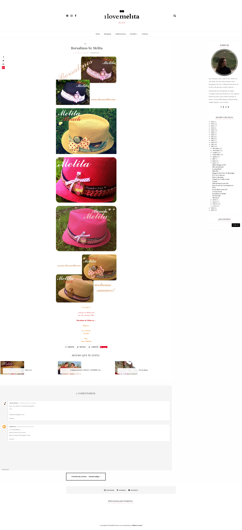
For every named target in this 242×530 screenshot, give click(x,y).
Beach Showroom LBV (219, 189)
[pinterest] (68, 16)
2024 (212, 122)
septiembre (217, 154)
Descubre (133, 34)
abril (214, 200)
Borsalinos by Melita (219, 194)
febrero (215, 204)
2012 (212, 146)
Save (3, 68)
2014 (212, 142)
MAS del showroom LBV (220, 183)
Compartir (70, 347)
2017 (212, 136)
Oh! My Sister (13, 403)
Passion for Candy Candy (220, 179)
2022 (212, 126)
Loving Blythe (217, 169)
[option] (28, 369)
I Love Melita (77, 53)
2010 (212, 210)
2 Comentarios (94, 53)
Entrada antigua (94, 476)
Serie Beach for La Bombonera (222, 185)
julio (214, 159)
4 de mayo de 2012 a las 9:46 (27, 403)
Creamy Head (217, 191)
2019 (212, 132)
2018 (212, 134)
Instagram (107, 34)
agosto (215, 157)
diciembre (216, 148)
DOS (213, 187)
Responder (11, 418)
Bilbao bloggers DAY (219, 165)
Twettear (82, 347)
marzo (215, 202)
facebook (122, 490)
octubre (215, 153)
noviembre (216, 150)
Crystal (214, 181)
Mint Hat (215, 171)
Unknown (12, 426)
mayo (215, 163)
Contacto (145, 34)
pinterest (134, 490)
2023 (212, 124)
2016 (212, 138)
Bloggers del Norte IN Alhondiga (223, 173)
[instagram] (72, 16)
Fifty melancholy (218, 167)
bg (85, 44)
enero (215, 206)
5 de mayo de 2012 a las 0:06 (25, 426)
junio (214, 161)
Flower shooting (217, 177)
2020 (212, 130)
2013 (212, 144)
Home (98, 34)
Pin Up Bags (216, 196)
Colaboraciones (120, 34)
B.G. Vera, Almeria (218, 175)
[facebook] (77, 16)
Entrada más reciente (79, 476)
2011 (212, 208)
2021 (212, 128)
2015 (212, 140)
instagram (110, 490)
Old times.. (216, 198)
